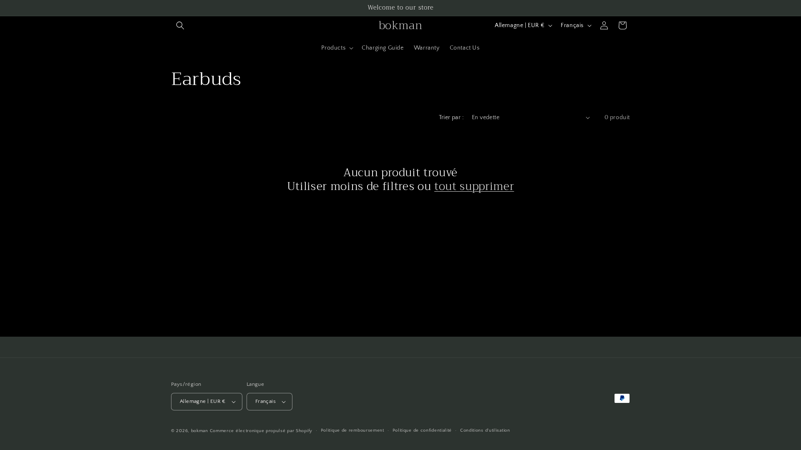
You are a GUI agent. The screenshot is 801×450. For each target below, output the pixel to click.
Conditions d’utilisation (485, 430)
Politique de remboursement (352, 430)
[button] (180, 25)
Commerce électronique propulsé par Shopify (261, 430)
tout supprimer (474, 187)
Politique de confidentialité (422, 430)
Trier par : (451, 117)
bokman (199, 430)
